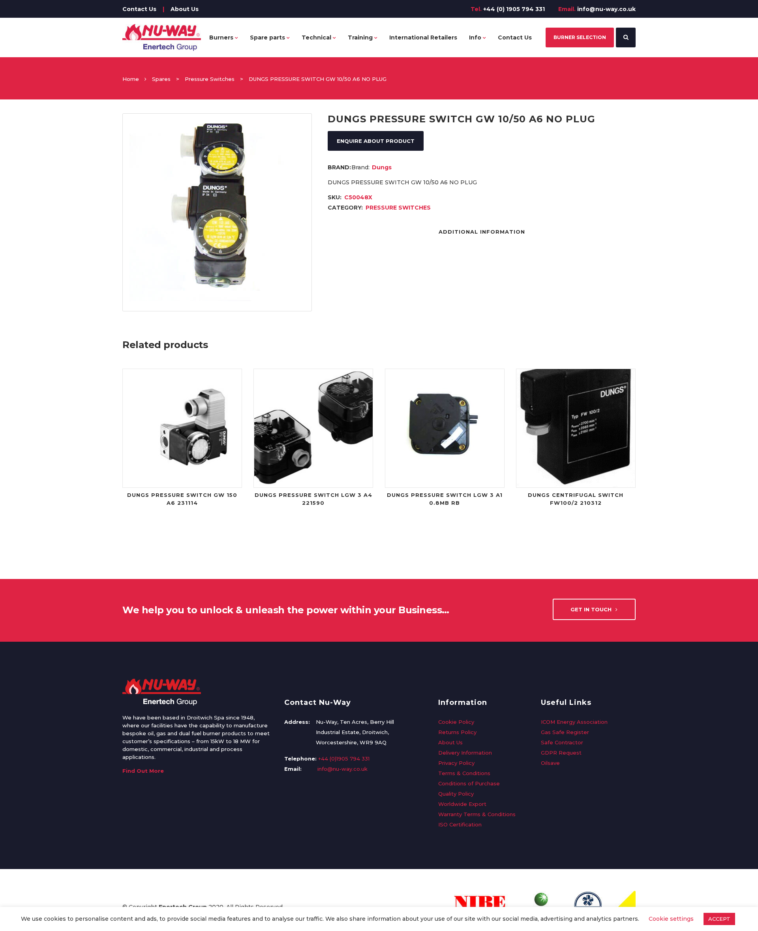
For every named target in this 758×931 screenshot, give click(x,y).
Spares (161, 79)
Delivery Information (465, 752)
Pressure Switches (210, 79)
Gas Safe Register (565, 732)
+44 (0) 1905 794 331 (514, 9)
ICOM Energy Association (574, 722)
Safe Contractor (562, 742)
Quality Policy (456, 794)
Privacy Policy (456, 763)
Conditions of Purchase (469, 783)
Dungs (382, 167)
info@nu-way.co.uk (606, 9)
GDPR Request (561, 752)
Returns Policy (457, 732)
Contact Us (139, 9)
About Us (185, 9)
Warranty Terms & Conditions (477, 814)
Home (130, 79)
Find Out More (143, 771)
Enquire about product (376, 141)
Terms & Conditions (464, 773)
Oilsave (550, 763)
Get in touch (591, 609)
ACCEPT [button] (719, 919)
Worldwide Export (462, 804)
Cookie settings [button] (671, 918)
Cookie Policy (456, 722)
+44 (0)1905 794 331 (344, 758)
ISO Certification (460, 824)
